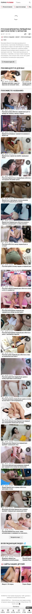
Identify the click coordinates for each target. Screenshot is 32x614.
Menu (28, 607)
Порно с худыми (8, 37)
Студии (24, 612)
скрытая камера (21, 7)
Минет (17, 37)
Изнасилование (7, 7)
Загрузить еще (15, 537)
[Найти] (30, 2)
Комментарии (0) (9, 62)
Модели (29, 612)
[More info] (29, 109)
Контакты (16, 606)
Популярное (13, 612)
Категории (18, 612)
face (4, 40)
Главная (3, 612)
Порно (7, 2)
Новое (8, 612)
